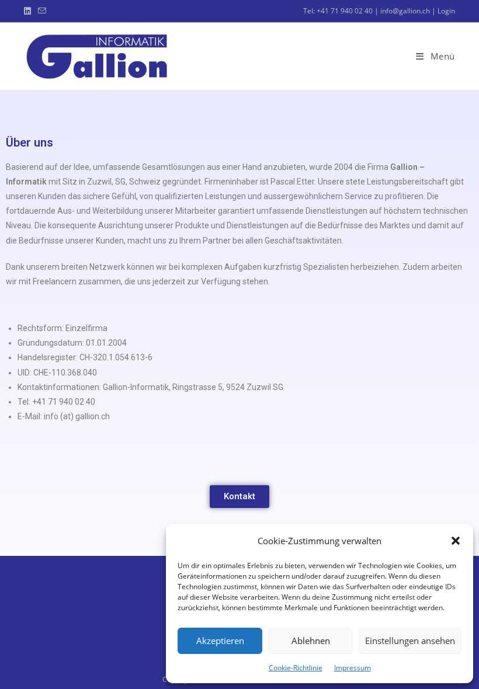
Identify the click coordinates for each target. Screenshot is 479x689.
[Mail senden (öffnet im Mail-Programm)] (42, 11)
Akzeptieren (220, 640)
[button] (455, 541)
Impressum (352, 668)
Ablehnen (310, 640)
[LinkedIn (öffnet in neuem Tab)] (29, 11)
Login (446, 11)
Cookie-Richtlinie (295, 668)
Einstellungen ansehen (410, 640)
